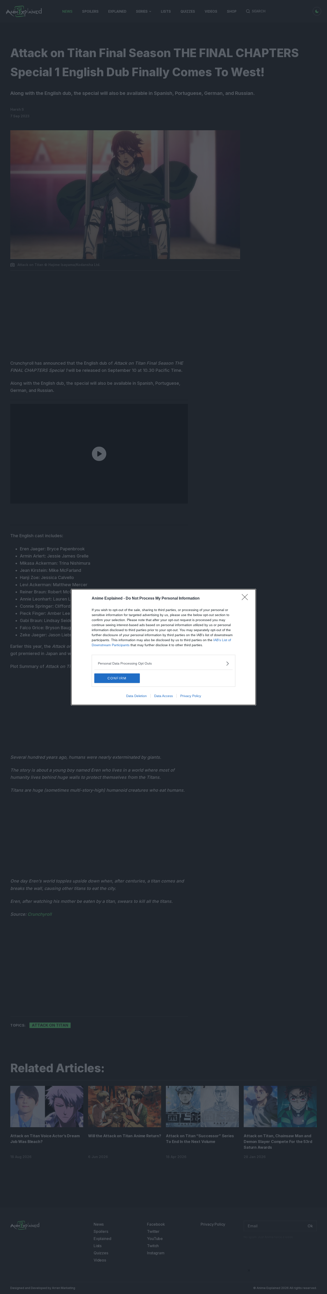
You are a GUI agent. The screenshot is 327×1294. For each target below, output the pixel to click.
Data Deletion (136, 696)
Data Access (163, 696)
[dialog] (163, 647)
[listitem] (163, 663)
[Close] (246, 598)
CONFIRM (117, 678)
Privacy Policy (190, 696)
